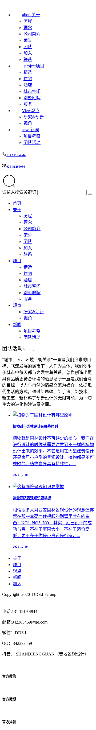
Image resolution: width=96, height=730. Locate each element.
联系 (27, 59)
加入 (27, 53)
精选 (27, 72)
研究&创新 (33, 117)
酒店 (27, 85)
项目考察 (32, 136)
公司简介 (32, 34)
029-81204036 (15, 166)
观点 (17, 305)
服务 (27, 104)
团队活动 (32, 142)
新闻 (17, 324)
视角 (27, 123)
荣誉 (27, 40)
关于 (17, 209)
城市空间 (32, 91)
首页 (17, 203)
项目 (17, 260)
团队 (27, 46)
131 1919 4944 (16, 155)
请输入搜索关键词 (19, 192)
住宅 (27, 78)
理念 (27, 27)
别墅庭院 (32, 98)
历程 (27, 21)
